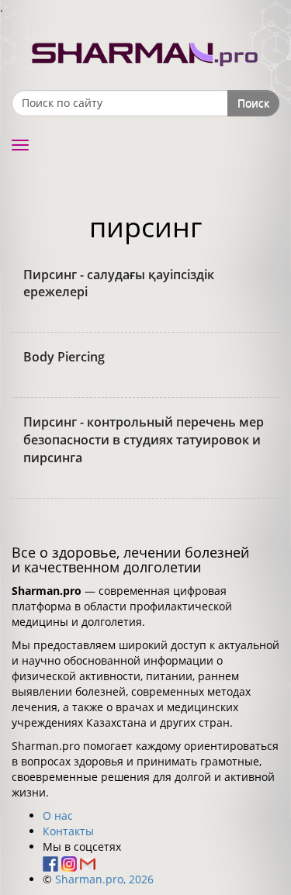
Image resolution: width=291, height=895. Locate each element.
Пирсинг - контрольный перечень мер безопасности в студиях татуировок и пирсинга (143, 439)
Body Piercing (64, 356)
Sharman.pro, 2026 (104, 879)
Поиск (253, 102)
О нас (58, 815)
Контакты (68, 831)
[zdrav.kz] (145, 50)
